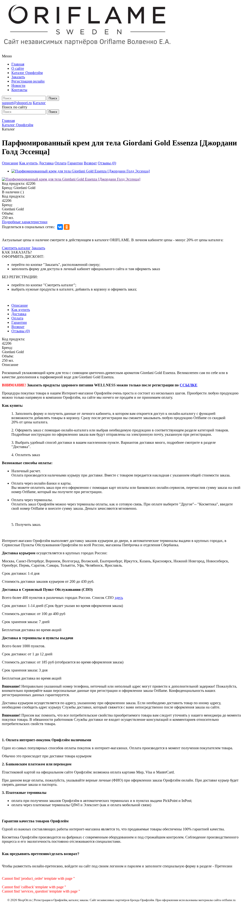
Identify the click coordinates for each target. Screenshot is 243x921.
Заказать (18, 77)
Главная (17, 64)
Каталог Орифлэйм (27, 73)
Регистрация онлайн (28, 81)
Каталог (39, 103)
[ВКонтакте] (60, 227)
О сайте (17, 68)
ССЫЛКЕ (188, 385)
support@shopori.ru (17, 103)
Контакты (19, 90)
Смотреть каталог (16, 248)
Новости (18, 85)
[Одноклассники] (67, 227)
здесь (119, 598)
